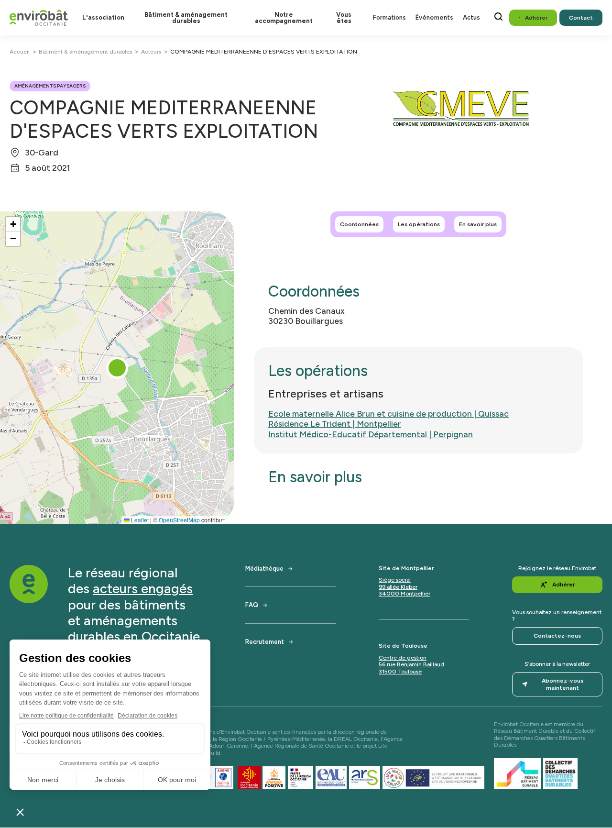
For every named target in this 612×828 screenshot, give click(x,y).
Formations (389, 17)
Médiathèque (264, 568)
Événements (434, 17)
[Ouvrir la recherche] (498, 16)
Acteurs (151, 51)
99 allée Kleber (398, 587)
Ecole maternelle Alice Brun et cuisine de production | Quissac (388, 413)
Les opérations (419, 224)
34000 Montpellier (404, 593)
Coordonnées (359, 224)
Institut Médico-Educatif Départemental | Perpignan (370, 434)
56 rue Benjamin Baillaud (411, 664)
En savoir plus (478, 224)
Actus (471, 17)
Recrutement (264, 641)
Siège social (395, 579)
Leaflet (139, 520)
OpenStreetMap (179, 520)
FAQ (251, 604)
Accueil (20, 51)
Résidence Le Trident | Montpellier (334, 424)
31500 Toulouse (400, 671)
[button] (117, 368)
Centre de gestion (402, 657)
